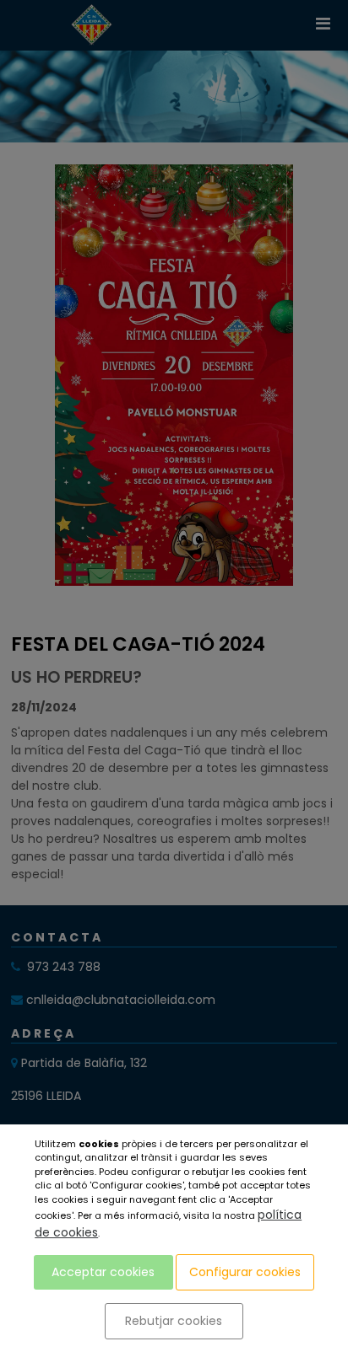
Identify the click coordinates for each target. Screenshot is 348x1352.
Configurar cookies (245, 1271)
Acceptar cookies (103, 1271)
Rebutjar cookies (173, 1320)
